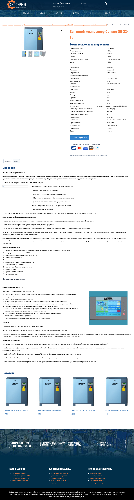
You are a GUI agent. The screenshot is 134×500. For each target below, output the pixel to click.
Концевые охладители (97, 480)
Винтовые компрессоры (19, 473)
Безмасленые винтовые (19, 483)
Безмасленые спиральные (20, 480)
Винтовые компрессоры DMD (21, 476)
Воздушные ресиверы (57, 478)
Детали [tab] (16, 161)
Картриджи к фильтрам (58, 483)
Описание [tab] (7, 161)
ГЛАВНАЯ (26, 13)
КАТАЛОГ (42, 13)
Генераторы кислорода (97, 476)
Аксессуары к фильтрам (97, 483)
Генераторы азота (95, 473)
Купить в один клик (79, 138)
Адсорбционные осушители (59, 476)
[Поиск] (105, 3)
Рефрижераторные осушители (60, 473)
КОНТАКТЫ (107, 13)
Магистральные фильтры (58, 480)
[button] (62, 30)
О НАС (92, 13)
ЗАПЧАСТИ (59, 13)
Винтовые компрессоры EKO (20, 478)
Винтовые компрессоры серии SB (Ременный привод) (91, 155)
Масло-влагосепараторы (97, 478)
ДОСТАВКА (76, 13)
